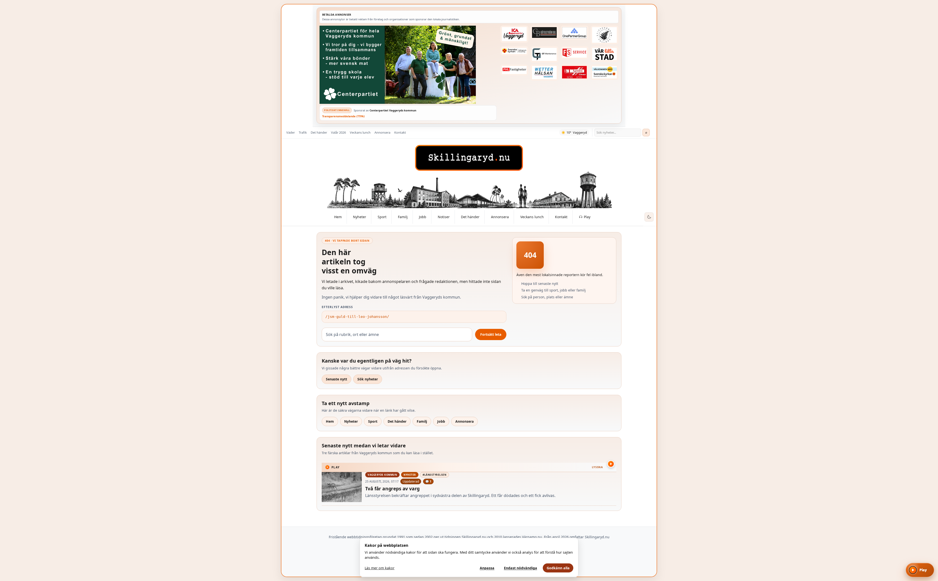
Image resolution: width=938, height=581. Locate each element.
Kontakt (400, 132)
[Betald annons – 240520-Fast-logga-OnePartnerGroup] (574, 33)
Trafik (303, 132)
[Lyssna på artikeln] (611, 464)
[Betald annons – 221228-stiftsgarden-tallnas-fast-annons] (604, 35)
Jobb (441, 421)
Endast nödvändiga (520, 568)
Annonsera (382, 132)
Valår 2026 (338, 132)
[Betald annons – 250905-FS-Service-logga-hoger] (574, 52)
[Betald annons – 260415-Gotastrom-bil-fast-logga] (544, 32)
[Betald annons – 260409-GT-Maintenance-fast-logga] (544, 54)
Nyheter (351, 421)
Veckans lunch (360, 132)
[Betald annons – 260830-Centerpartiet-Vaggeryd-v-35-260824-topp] (408, 65)
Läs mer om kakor (379, 568)
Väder (290, 132)
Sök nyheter (367, 379)
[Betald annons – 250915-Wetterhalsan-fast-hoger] (544, 73)
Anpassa (487, 568)
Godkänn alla (558, 568)
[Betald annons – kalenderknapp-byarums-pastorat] (604, 72)
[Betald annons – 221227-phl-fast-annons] (514, 70)
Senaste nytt (336, 379)
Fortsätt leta (490, 334)
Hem (330, 421)
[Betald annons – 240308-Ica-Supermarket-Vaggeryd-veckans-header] (514, 34)
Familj (422, 421)
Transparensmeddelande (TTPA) (343, 116)
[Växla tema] (649, 217)
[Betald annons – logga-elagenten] (574, 72)
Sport (372, 421)
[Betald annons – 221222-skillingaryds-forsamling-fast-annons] (514, 50)
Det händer (319, 132)
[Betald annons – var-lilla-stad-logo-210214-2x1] (604, 54)
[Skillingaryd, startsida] (469, 158)
